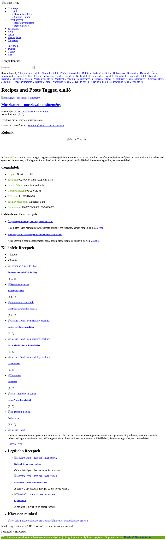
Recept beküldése (23, 14)
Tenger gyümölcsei (23, 81)
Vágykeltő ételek (80, 81)
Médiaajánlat (14, 37)
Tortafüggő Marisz (37, 125)
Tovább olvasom (55, 125)
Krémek (5, 79)
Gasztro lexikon (22, 17)
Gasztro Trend (15, 444)
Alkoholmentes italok (29, 73)
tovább (100, 227)
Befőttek (86, 73)
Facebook (13, 45)
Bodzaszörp (13, 418)
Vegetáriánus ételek (120, 81)
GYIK (11, 34)
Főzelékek (69, 76)
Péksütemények (85, 79)
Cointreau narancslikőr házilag (22, 309)
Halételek (108, 76)
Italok (143, 76)
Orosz (46, 111)
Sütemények (140, 79)
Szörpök (7, 81)
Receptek (12, 11)
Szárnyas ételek (156, 79)
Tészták (38, 81)
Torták (47, 81)
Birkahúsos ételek (102, 73)
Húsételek (133, 76)
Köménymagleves (16, 290)
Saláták (107, 79)
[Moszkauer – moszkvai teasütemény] (20, 97)
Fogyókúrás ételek (52, 76)
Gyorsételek (95, 76)
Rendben (128, 537)
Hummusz (12, 381)
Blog (10, 31)
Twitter (11, 48)
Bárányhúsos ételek (70, 73)
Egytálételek (34, 76)
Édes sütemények (24, 111)
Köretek (152, 76)
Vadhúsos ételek (61, 81)
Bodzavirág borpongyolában (21, 327)
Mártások (60, 79)
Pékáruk (70, 79)
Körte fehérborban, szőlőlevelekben (24, 345)
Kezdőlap (13, 8)
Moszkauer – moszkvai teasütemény (31, 105)
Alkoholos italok (49, 73)
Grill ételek (81, 76)
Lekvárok (16, 79)
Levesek (27, 79)
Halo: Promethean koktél (19, 400)
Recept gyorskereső (24, 22)
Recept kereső (21, 25)
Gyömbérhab (14, 363)
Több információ (142, 537)
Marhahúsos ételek (43, 79)
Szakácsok (13, 28)
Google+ (12, 51)
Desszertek (132, 73)
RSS (10, 54)
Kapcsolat (13, 40)
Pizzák (98, 79)
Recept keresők (16, 19)
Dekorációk (119, 73)
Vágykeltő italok (99, 81)
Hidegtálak (120, 76)
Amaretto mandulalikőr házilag (22, 272)
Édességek (20, 76)
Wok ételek (137, 81)
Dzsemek (145, 73)
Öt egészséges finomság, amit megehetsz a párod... (30, 221)
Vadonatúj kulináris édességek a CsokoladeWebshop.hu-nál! (35, 234)
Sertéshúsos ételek (122, 79)
